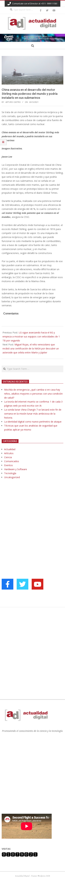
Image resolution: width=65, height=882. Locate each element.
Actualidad (9, 449)
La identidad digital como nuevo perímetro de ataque (33, 421)
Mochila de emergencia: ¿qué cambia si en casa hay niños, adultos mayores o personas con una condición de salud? (33, 393)
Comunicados (11, 461)
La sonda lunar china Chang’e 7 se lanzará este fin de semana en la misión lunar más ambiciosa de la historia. (32, 413)
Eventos (8, 465)
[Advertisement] (27, 515)
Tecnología (10, 473)
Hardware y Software (15, 469)
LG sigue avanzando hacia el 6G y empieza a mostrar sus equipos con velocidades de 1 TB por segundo (31, 336)
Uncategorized (12, 477)
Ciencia (8, 457)
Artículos (9, 453)
